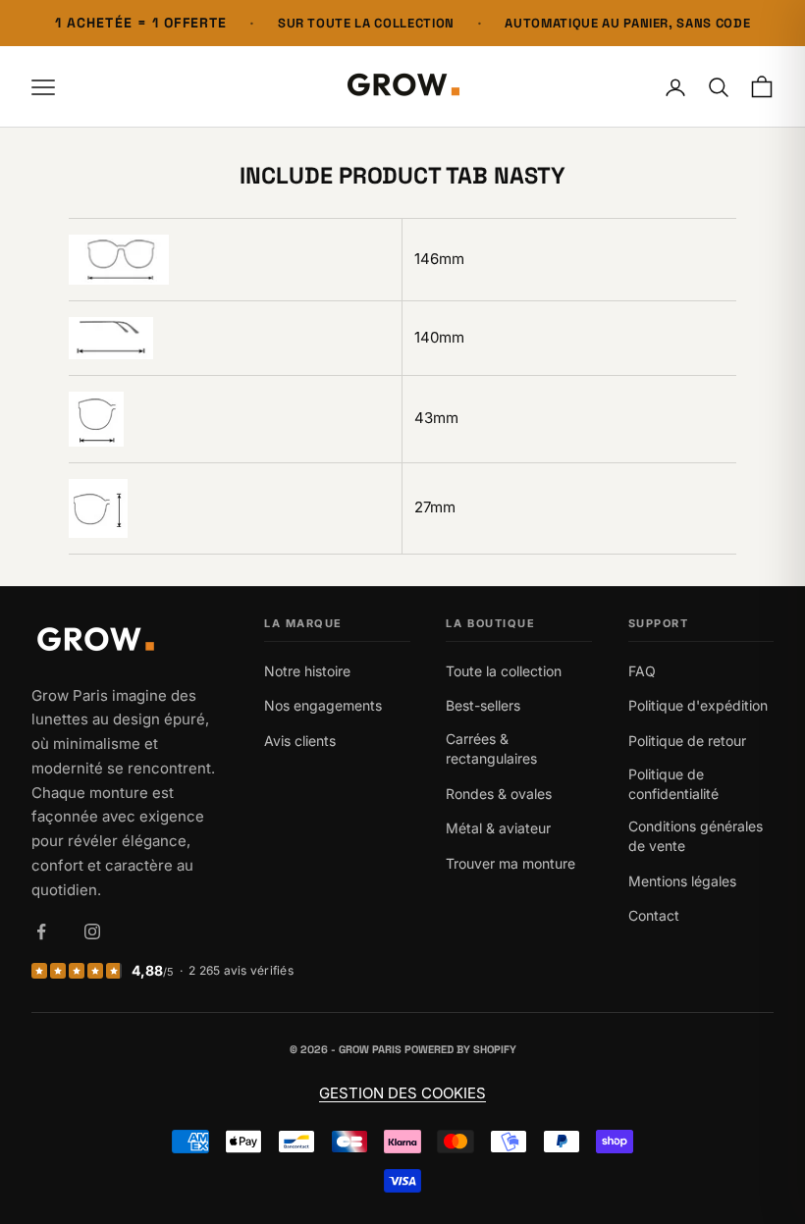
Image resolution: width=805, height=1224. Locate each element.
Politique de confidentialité (673, 784)
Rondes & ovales (499, 793)
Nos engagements (323, 705)
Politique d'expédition (698, 705)
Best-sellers (483, 705)
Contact (653, 915)
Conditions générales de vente (695, 836)
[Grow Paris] (129, 641)
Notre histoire (307, 671)
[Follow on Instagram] (92, 931)
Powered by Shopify (460, 1049)
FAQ (642, 671)
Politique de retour (687, 740)
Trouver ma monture (510, 863)
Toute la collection (504, 671)
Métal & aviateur (498, 828)
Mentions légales (682, 881)
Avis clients (300, 740)
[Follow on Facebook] (41, 931)
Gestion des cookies (402, 1093)
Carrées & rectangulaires (491, 748)
